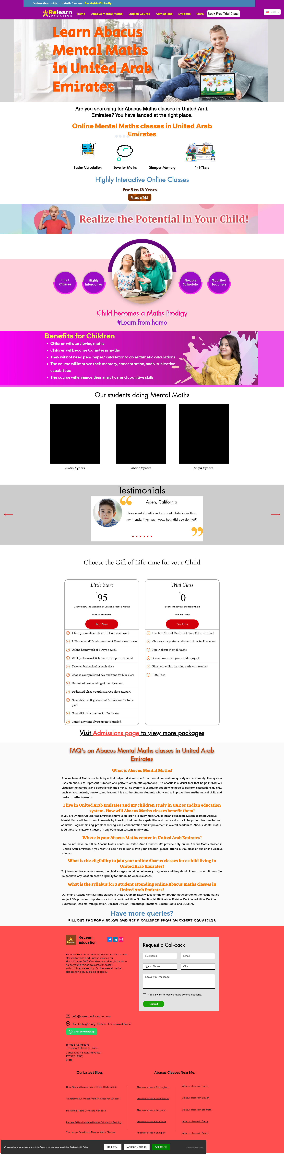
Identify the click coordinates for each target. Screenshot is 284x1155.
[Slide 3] (140, 536)
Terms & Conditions (77, 1044)
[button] (107, 13)
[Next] (275, 514)
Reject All (112, 1146)
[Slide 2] (136, 536)
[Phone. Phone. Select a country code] (148, 966)
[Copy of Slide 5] (151, 536)
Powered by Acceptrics (194, 1147)
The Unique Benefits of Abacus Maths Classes (90, 1132)
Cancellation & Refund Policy (83, 1052)
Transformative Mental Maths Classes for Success (92, 1098)
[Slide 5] (147, 536)
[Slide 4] (144, 536)
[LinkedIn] (115, 939)
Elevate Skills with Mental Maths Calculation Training (93, 1122)
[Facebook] (109, 939)
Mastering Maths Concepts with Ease (86, 1110)
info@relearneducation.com (91, 1016)
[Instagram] (121, 939)
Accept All (161, 1146)
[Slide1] (132, 536)
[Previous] (8, 514)
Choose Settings (136, 1146)
